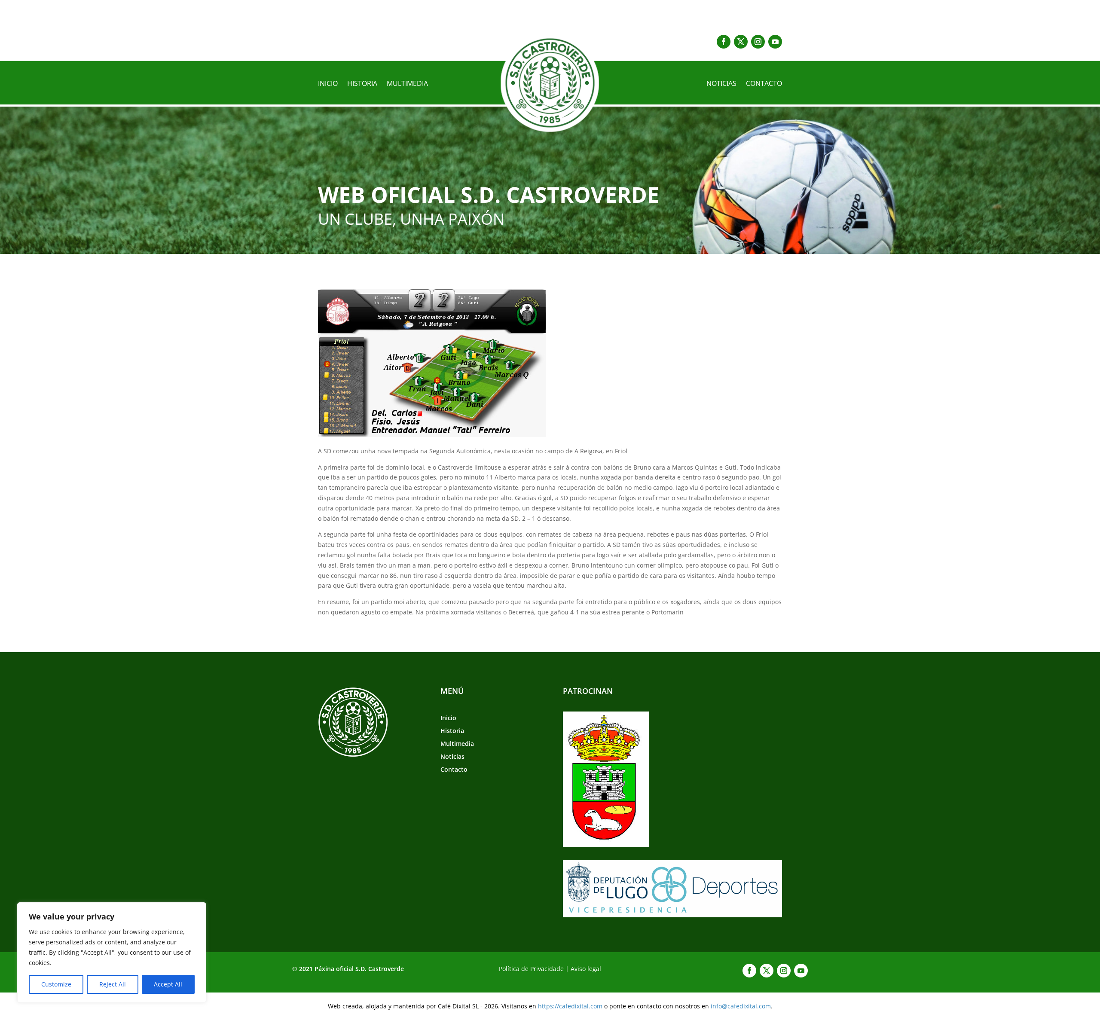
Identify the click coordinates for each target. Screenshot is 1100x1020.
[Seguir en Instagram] (758, 42)
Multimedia (407, 84)
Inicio (328, 84)
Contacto (764, 84)
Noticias (721, 84)
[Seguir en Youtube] (775, 42)
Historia (362, 84)
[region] (111, 952)
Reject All (112, 984)
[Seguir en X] (741, 42)
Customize (56, 984)
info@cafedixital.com (741, 1006)
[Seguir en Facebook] (723, 42)
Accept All (168, 984)
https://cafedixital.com (570, 1006)
